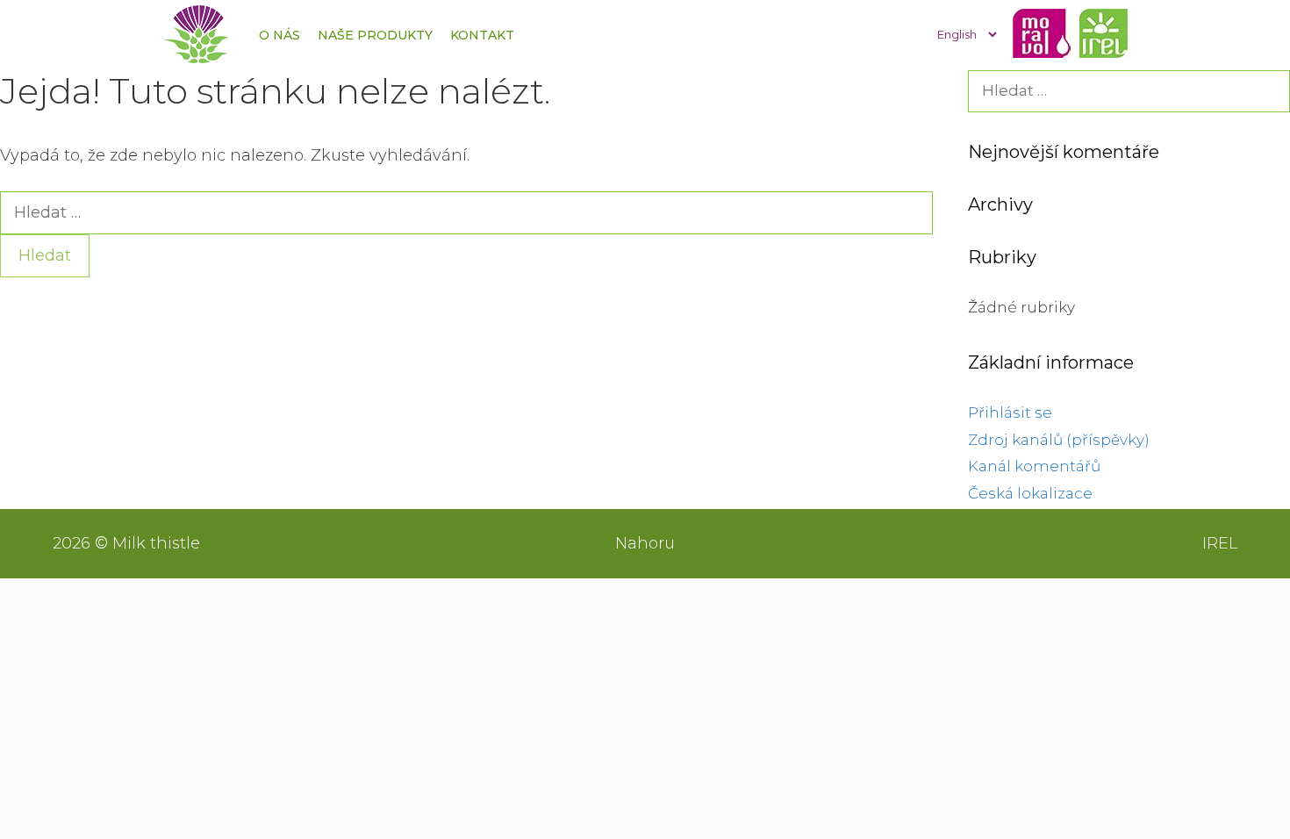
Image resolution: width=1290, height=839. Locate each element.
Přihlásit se (1010, 412)
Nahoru (645, 543)
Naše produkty (375, 35)
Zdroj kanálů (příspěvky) (1059, 439)
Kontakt (482, 35)
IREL (1219, 543)
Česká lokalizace (1030, 493)
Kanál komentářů (1034, 466)
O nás (279, 35)
